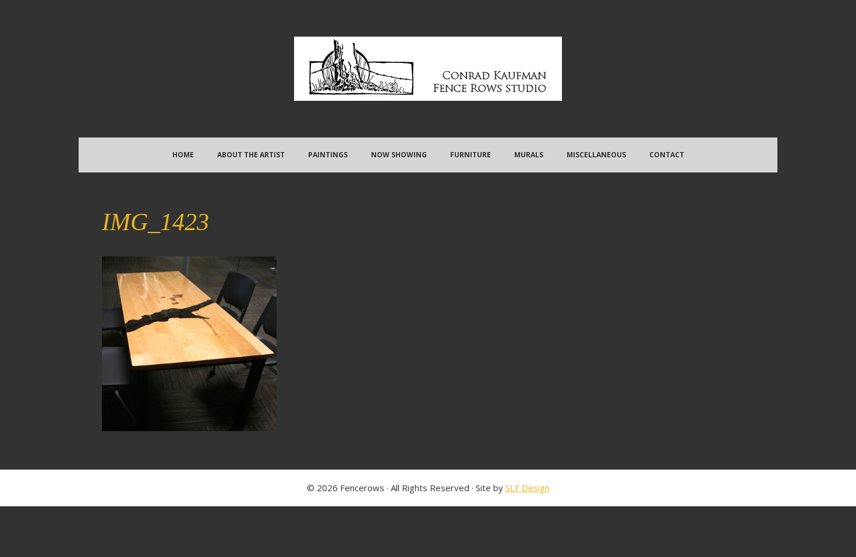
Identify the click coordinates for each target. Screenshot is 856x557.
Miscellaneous (596, 155)
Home (183, 155)
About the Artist (251, 155)
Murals (528, 155)
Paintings (328, 155)
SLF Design (527, 487)
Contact (666, 155)
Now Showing (399, 155)
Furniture (470, 155)
